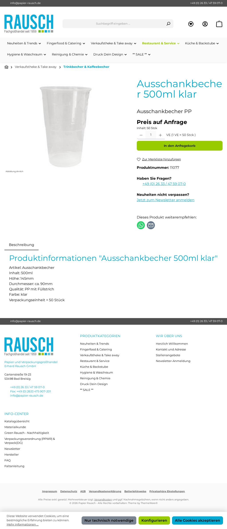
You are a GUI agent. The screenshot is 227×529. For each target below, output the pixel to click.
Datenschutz (68, 491)
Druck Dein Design (94, 384)
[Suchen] (168, 23)
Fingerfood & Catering (96, 349)
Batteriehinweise (135, 491)
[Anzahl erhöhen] (160, 134)
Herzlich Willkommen (172, 343)
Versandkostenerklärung (105, 491)
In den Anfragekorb (180, 146)
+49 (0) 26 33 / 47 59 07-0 (206, 3)
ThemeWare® (149, 503)
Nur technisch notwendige (108, 520)
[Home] (6, 67)
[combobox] (113, 23)
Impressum (49, 491)
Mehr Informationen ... (23, 524)
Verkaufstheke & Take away (99, 355)
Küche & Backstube (94, 366)
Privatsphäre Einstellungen (167, 491)
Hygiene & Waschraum (96, 372)
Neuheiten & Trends (94, 343)
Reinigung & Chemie (95, 378)
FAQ (7, 460)
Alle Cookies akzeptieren (197, 520)
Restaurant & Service (95, 361)
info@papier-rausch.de (25, 3)
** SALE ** (86, 389)
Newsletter (12, 448)
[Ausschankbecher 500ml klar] (66, 126)
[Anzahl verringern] (141, 134)
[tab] (21, 244)
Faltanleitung (14, 466)
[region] (66, 126)
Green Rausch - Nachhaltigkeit (26, 433)
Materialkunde (15, 427)
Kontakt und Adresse (171, 349)
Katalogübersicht (16, 421)
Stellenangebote (168, 355)
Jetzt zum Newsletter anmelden (165, 200)
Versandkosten (103, 499)
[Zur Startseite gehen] (28, 23)
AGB (83, 491)
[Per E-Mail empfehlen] (151, 225)
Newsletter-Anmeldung (173, 361)
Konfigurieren (154, 520)
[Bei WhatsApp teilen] (141, 225)
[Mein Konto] (205, 23)
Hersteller (11, 454)
